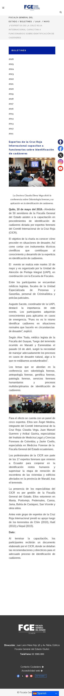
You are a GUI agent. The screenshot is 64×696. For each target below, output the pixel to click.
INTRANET (41, 676)
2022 (11, 79)
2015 (11, 114)
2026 (11, 59)
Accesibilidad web (31, 670)
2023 (11, 74)
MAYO (47, 21)
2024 (11, 69)
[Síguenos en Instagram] (60, 164)
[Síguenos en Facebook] (60, 150)
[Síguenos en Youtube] (60, 170)
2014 (11, 119)
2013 (11, 123)
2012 (11, 128)
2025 (11, 64)
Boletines (26, 21)
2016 (38, 21)
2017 (11, 104)
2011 (11, 133)
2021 (11, 84)
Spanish (41, 693)
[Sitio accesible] (60, 144)
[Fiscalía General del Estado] (32, 8)
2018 (11, 99)
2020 (11, 89)
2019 (11, 94)
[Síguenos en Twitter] (60, 157)
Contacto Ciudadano (31, 667)
